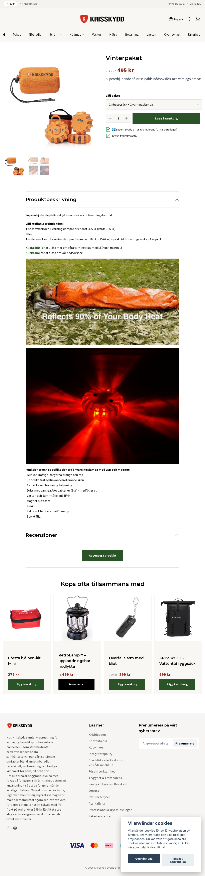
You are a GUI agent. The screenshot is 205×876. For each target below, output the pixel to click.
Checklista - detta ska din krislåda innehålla (106, 762)
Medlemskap (30, 3)
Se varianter (76, 684)
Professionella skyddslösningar (110, 810)
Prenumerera (185, 743)
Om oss (94, 791)
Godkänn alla (144, 858)
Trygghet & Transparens (105, 778)
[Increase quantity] (126, 118)
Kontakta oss (98, 741)
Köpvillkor (96, 747)
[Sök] (190, 19)
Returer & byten (100, 797)
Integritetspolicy (100, 754)
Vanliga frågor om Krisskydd (108, 784)
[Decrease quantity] (110, 118)
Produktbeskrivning (51, 199)
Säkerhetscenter (100, 816)
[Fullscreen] (51, 102)
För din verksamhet (102, 771)
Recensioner (41, 535)
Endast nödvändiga (178, 860)
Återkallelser (98, 803)
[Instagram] (15, 828)
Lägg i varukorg (26, 684)
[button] (92, 104)
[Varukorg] (198, 19)
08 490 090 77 (178, 3)
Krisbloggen (97, 735)
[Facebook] (8, 828)
